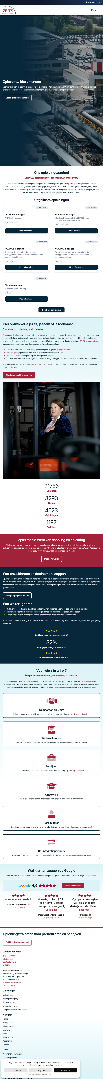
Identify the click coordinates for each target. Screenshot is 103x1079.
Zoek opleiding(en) (10, 998)
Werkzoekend (8, 1026)
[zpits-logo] (9, 10)
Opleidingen (8, 995)
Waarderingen (8, 1037)
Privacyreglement (10, 1057)
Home (5, 1019)
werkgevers (85, 681)
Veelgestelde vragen (11, 1006)
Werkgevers (7, 1022)
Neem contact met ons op (41, 364)
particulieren (28, 681)
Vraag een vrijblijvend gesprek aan (66, 620)
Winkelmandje (8, 1002)
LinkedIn (6, 965)
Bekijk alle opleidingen (51, 310)
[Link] (51, 633)
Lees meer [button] (51, 909)
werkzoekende (15, 355)
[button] (96, 10)
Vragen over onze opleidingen (15, 1009)
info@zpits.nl (8, 959)
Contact (6, 1044)
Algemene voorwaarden (12, 1054)
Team (5, 1033)
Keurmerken (7, 1041)
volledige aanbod (63, 350)
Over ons (6, 1030)
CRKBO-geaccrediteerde (89, 341)
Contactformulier (9, 962)
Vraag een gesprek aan (12, 982)
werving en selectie (76, 770)
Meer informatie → (26, 231)
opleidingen (27, 742)
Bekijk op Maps (9, 985)
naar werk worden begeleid (78, 714)
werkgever (14, 352)
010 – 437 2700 (9, 956)
